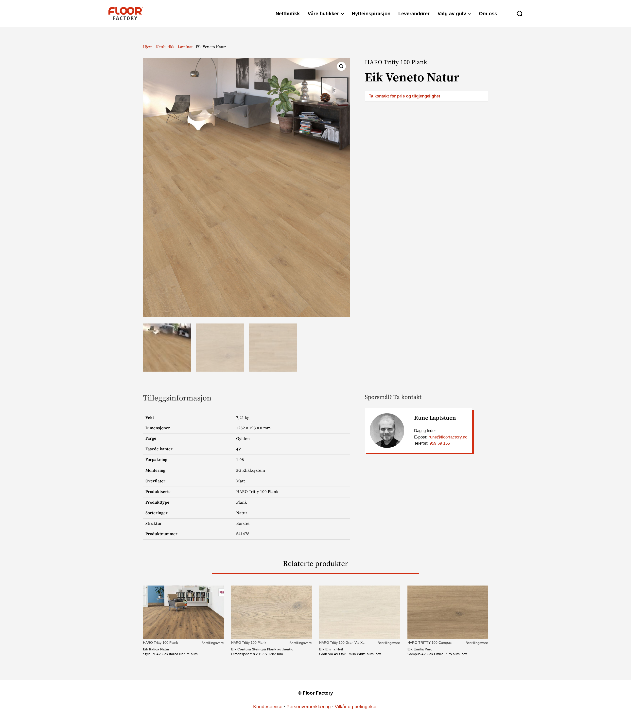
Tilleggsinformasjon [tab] (177, 398)
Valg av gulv (452, 13)
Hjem (148, 46)
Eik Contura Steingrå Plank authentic (262, 649)
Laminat (185, 46)
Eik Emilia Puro (420, 649)
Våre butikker (323, 13)
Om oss (488, 13)
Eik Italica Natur (156, 649)
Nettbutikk (288, 13)
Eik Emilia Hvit (331, 649)
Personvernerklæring (308, 706)
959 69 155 (440, 443)
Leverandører (414, 13)
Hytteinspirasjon (371, 13)
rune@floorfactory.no (448, 437)
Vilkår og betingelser (356, 706)
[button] (341, 66)
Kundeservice (267, 706)
